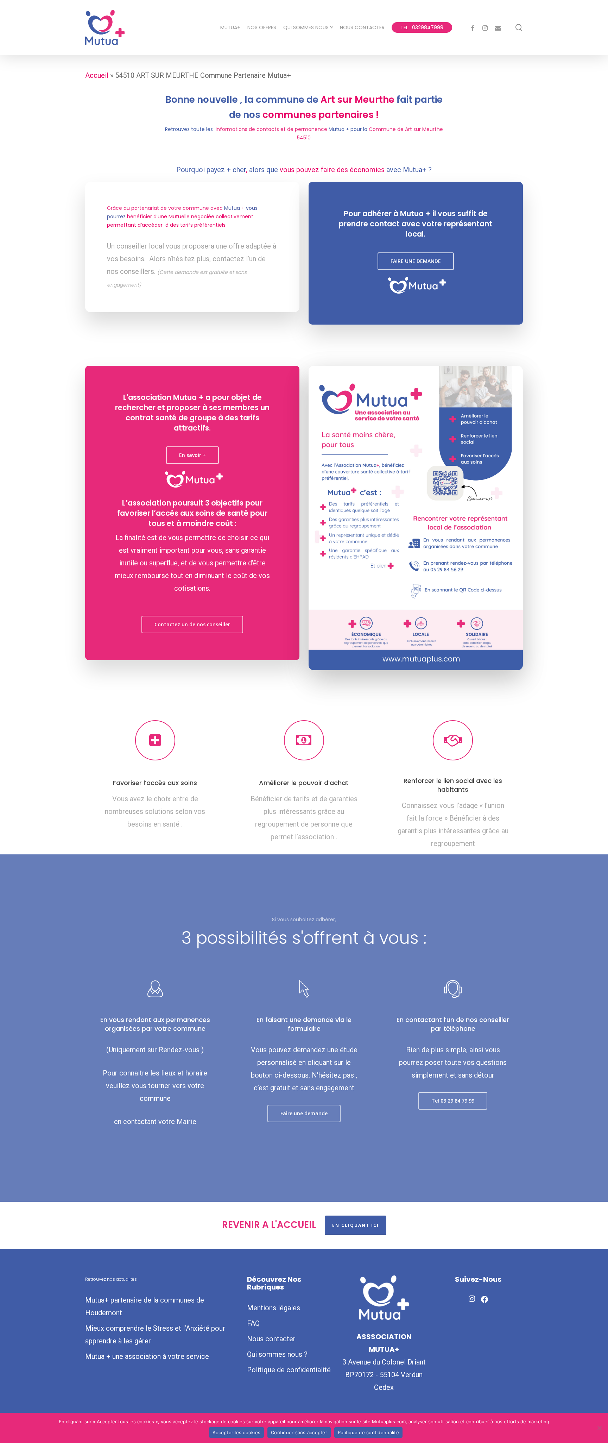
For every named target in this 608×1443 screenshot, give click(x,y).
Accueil (96, 75)
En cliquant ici (355, 1225)
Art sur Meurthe (357, 99)
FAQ (253, 1323)
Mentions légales (273, 1308)
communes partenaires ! (320, 114)
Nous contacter (271, 1339)
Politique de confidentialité (289, 1370)
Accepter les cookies (236, 1432)
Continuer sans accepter (299, 1432)
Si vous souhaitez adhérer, (304, 919)
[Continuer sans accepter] (599, 1427)
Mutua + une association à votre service (147, 1356)
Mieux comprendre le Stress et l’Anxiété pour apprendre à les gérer (155, 1334)
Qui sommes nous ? (277, 1354)
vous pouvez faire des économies (332, 169)
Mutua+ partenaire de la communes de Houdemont (144, 1306)
